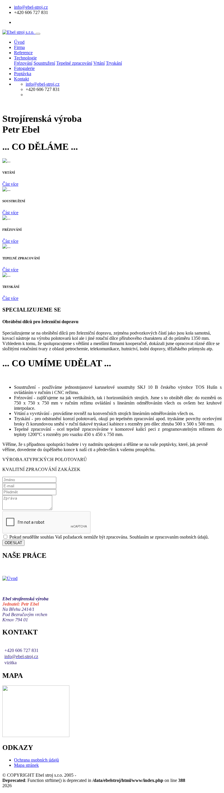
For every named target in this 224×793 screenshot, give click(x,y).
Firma (19, 47)
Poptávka (22, 73)
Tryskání (114, 63)
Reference (23, 52)
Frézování (23, 63)
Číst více (10, 184)
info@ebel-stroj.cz (31, 7)
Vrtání (99, 63)
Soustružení (44, 63)
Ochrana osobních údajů (36, 759)
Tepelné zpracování (74, 63)
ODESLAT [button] (13, 543)
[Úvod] (10, 578)
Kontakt (21, 78)
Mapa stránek (26, 765)
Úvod (19, 42)
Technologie (25, 57)
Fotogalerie (24, 68)
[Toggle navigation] (38, 34)
